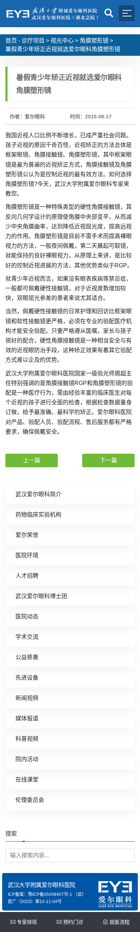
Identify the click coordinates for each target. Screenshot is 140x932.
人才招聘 (26, 576)
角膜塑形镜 (94, 41)
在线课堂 (26, 779)
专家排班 (27, 922)
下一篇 (108, 460)
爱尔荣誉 (26, 535)
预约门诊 (73, 922)
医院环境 (26, 555)
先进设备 (26, 678)
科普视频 (26, 739)
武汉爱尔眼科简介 (38, 494)
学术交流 (26, 637)
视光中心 (62, 41)
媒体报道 (26, 718)
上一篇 (31, 460)
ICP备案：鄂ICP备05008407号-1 (40, 894)
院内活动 (26, 759)
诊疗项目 (33, 41)
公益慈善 (26, 657)
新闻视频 (26, 698)
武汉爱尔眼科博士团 (41, 596)
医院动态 (26, 616)
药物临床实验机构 (38, 515)
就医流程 (119, 922)
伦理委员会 (29, 800)
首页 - (12, 41)
